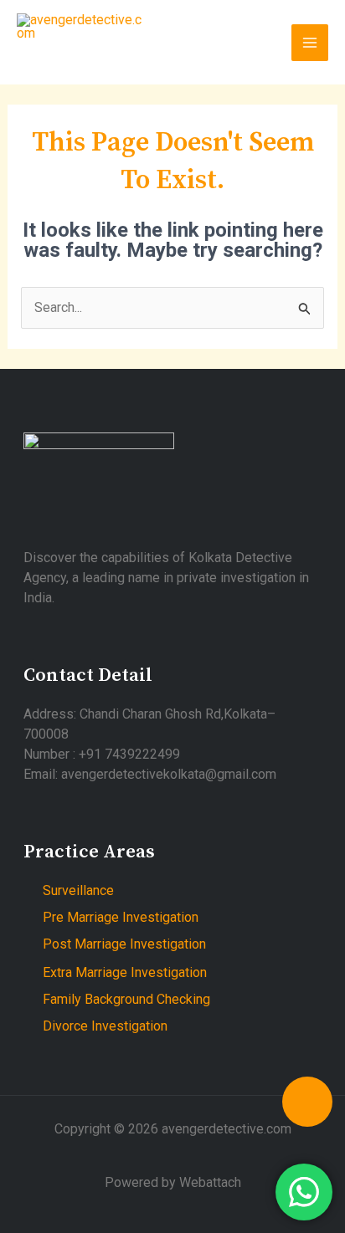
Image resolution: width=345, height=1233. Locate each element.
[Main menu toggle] (309, 42)
